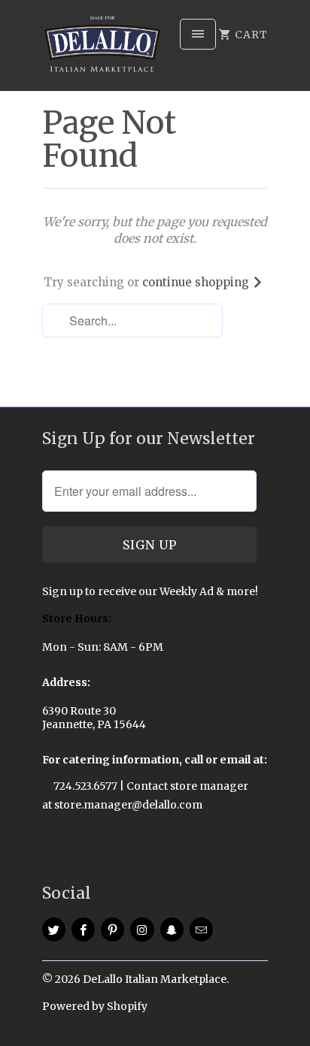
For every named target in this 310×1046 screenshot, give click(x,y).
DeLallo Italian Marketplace (154, 979)
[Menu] (198, 34)
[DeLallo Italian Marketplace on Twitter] (53, 930)
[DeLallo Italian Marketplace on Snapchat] (172, 930)
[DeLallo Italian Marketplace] (102, 51)
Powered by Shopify (94, 1006)
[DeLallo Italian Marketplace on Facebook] (83, 930)
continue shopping (197, 282)
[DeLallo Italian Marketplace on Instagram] (141, 930)
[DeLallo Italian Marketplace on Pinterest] (112, 930)
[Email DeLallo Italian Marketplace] (201, 930)
